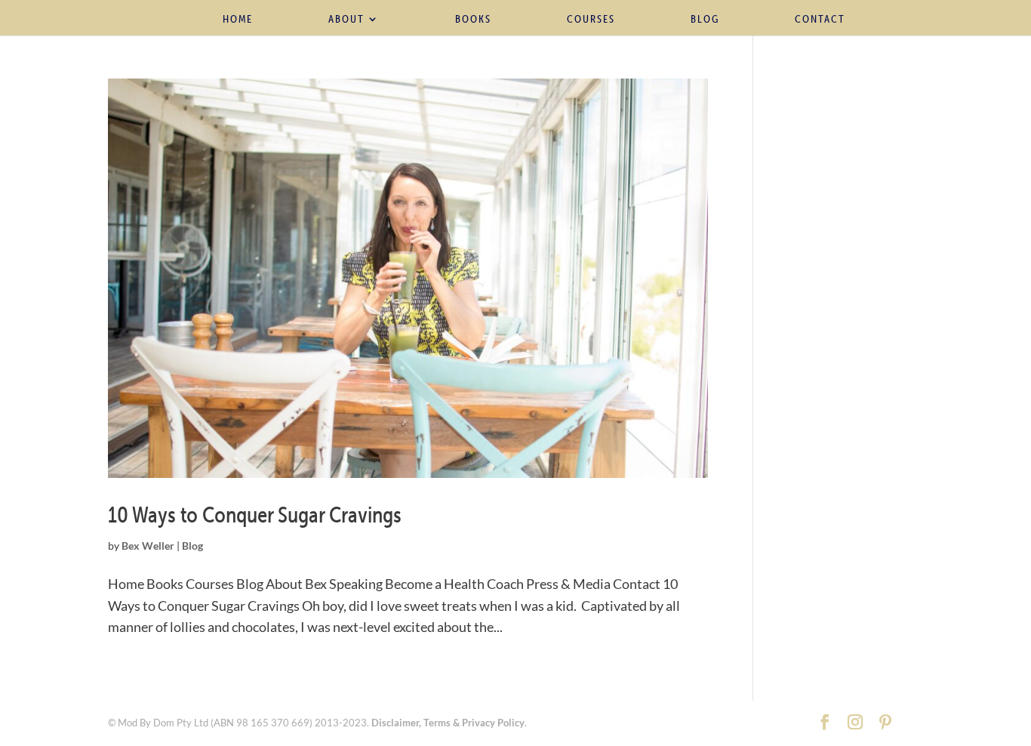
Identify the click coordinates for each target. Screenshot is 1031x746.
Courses (591, 20)
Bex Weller (148, 545)
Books (473, 20)
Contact (820, 20)
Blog (705, 20)
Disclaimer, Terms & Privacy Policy (448, 723)
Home (238, 20)
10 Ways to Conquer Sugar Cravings (255, 514)
